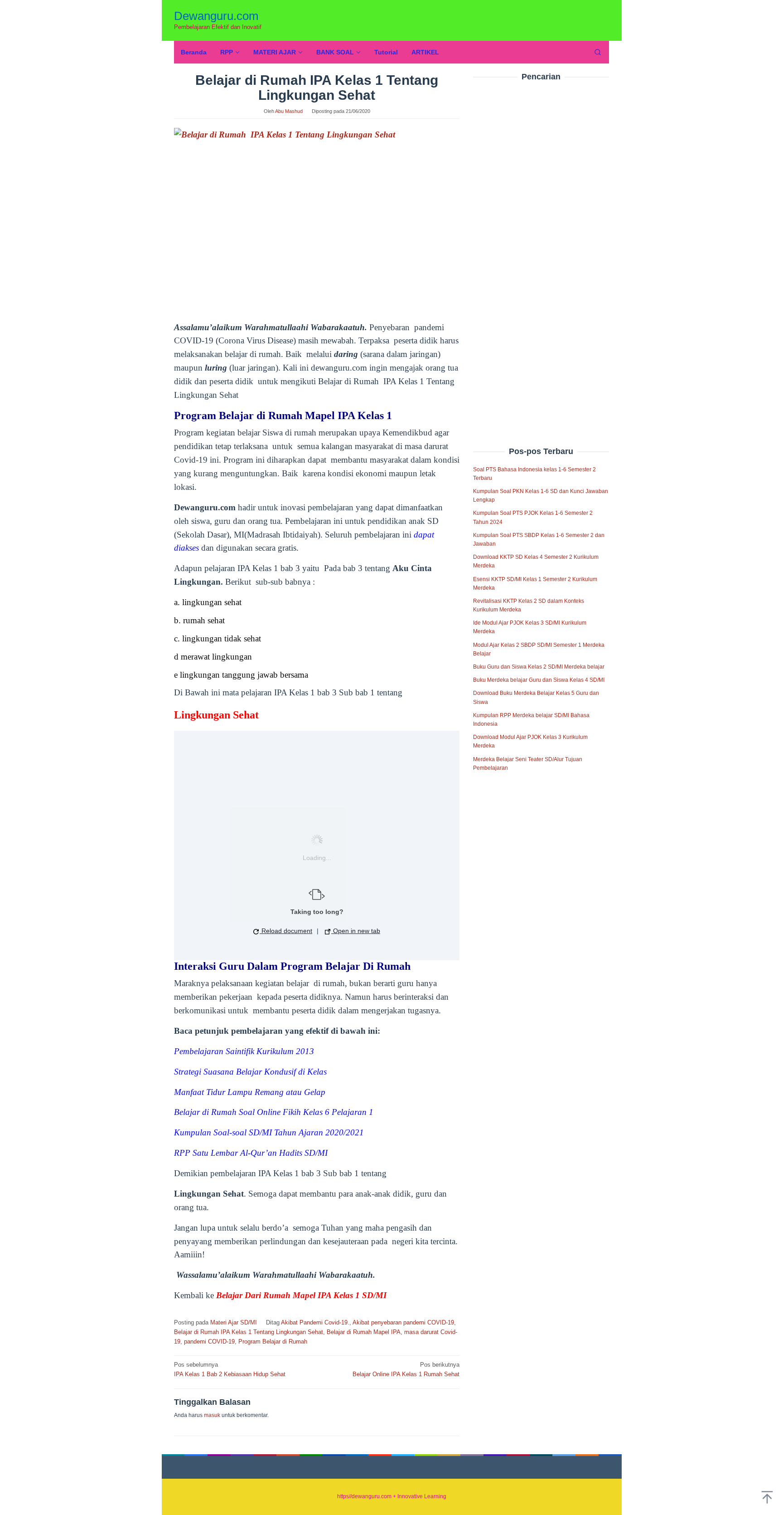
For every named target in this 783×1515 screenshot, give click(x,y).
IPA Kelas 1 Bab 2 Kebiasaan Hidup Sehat (229, 1369)
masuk (212, 1415)
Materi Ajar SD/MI (233, 1322)
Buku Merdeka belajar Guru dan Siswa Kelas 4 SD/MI (538, 680)
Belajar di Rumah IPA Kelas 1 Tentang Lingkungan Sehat (248, 1332)
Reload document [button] (286, 930)
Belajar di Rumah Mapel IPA (364, 1332)
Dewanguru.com (216, 16)
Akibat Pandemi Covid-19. (315, 1322)
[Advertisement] (541, 244)
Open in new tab (355, 930)
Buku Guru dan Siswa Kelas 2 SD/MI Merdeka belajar (538, 667)
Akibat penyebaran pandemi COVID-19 (403, 1322)
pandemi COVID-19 (209, 1341)
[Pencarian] (597, 52)
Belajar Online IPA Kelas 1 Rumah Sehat (406, 1369)
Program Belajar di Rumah (272, 1341)
